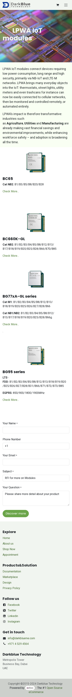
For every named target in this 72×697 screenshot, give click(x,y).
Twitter (12, 610)
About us (8, 543)
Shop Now (9, 549)
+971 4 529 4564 (18, 643)
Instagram (14, 621)
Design (7, 582)
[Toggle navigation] (65, 5)
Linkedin (13, 616)
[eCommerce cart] (57, 4)
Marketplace (10, 577)
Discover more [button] (16, 513)
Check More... (11, 191)
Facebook (14, 605)
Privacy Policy (11, 588)
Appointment (10, 554)
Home (6, 538)
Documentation (12, 571)
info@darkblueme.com (21, 638)
